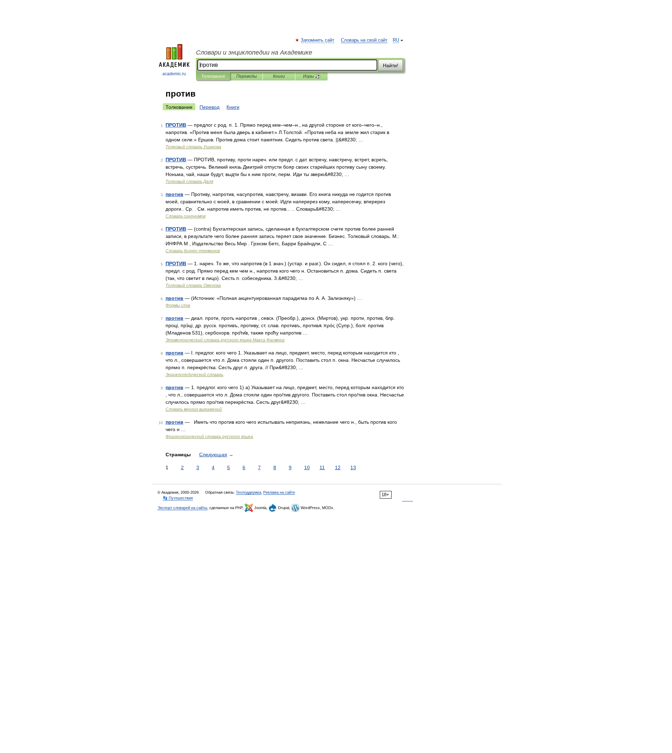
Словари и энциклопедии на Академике (254, 52)
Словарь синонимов (185, 216)
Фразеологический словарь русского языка (209, 436)
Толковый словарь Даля (189, 181)
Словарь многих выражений (194, 409)
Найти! (390, 65)
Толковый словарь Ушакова (193, 147)
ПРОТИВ (176, 125)
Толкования (213, 76)
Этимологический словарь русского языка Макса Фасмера (225, 340)
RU (396, 40)
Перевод (209, 107)
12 (338, 467)
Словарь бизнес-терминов (193, 250)
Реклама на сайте (279, 492)
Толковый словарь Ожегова (193, 285)
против (174, 194)
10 (307, 467)
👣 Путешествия (178, 498)
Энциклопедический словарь (194, 374)
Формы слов (178, 305)
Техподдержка (248, 492)
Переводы (246, 76)
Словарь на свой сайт (364, 40)
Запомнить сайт (317, 40)
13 (353, 467)
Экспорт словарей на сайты (182, 508)
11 (322, 467)
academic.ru (174, 73)
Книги (279, 76)
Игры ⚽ (311, 76)
